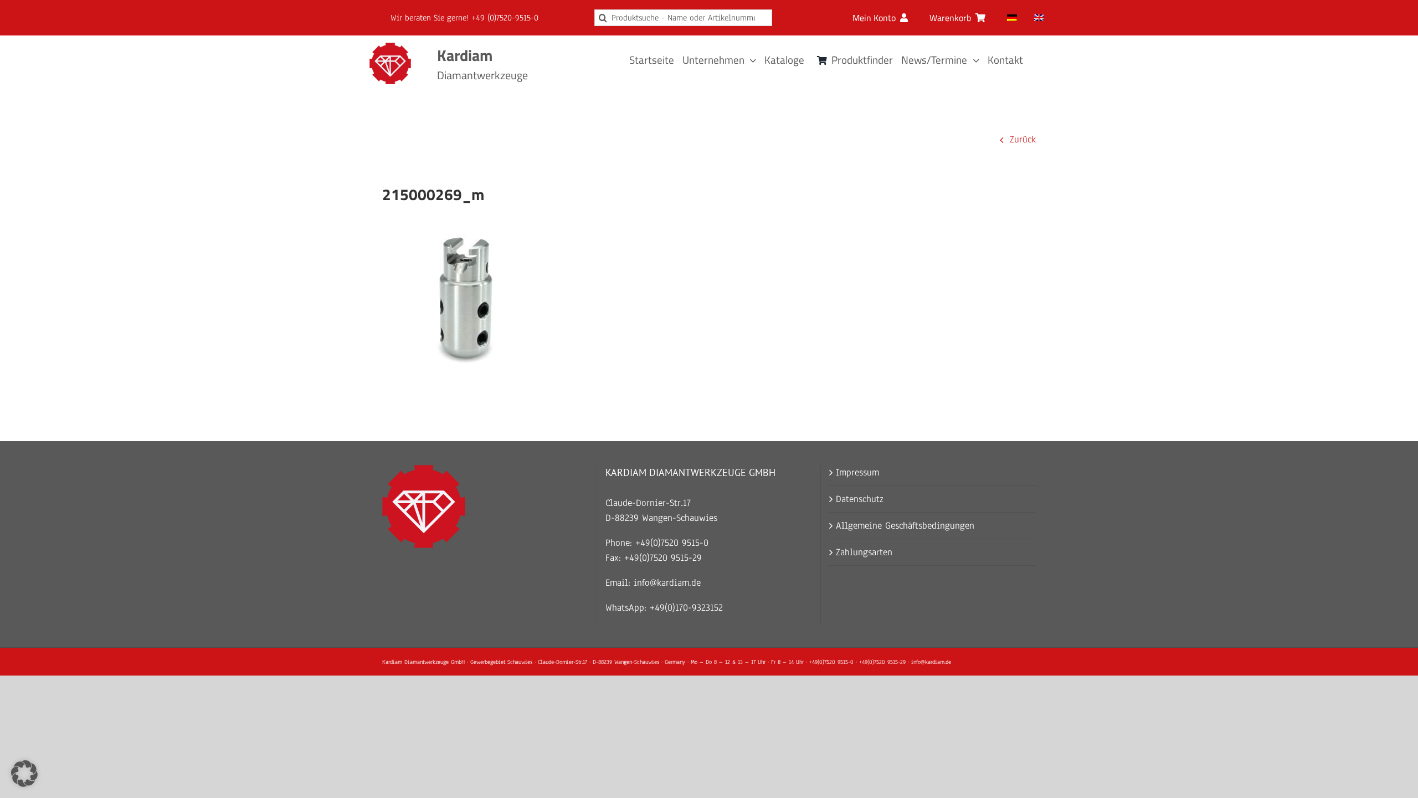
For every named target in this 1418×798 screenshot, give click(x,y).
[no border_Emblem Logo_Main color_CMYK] (390, 47)
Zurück (1023, 139)
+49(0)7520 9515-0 (671, 542)
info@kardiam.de (667, 582)
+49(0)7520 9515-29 (663, 557)
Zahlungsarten (864, 552)
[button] (24, 773)
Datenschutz (859, 499)
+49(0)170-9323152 (686, 607)
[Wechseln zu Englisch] (1039, 17)
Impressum (857, 472)
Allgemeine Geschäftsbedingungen (905, 525)
